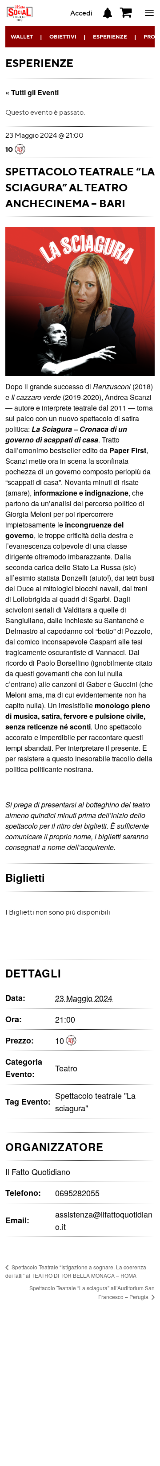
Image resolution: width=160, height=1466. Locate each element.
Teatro (66, 1068)
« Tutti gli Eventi (32, 92)
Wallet (22, 36)
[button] (126, 13)
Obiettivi (62, 36)
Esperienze (110, 36)
